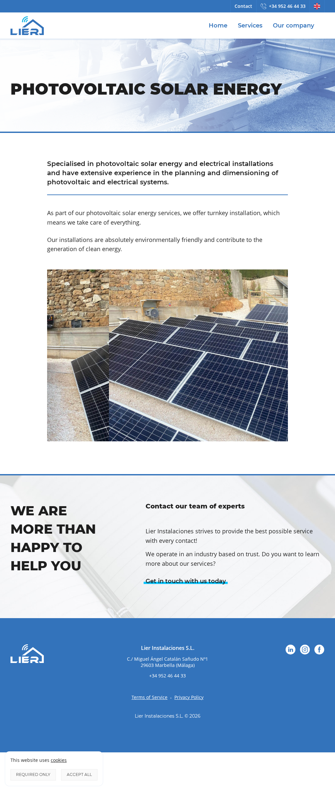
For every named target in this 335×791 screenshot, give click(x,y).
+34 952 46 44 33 (287, 6)
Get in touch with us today (186, 581)
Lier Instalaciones (27, 25)
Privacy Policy (188, 697)
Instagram (305, 649)
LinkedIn (290, 649)
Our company (293, 25)
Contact (243, 6)
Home (218, 25)
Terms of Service (150, 697)
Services (250, 25)
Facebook (319, 649)
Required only (33, 774)
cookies (59, 760)
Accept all (79, 774)
